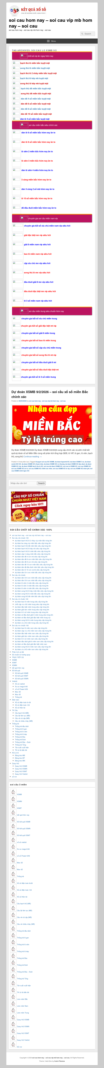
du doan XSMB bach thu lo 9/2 (32, 466)
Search (41, 483)
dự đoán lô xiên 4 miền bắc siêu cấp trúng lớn (31, 588)
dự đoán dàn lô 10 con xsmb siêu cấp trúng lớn (32, 570)
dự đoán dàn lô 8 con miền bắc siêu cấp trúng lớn (33, 580)
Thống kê (18, 697)
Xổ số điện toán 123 (22, 705)
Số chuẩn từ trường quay (21, 654)
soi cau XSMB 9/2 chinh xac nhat (40, 468)
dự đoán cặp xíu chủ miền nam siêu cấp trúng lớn (33, 630)
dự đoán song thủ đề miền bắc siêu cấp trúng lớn (33, 596)
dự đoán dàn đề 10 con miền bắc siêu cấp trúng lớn (34, 564)
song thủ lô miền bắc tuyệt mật (35, 68)
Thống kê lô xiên (21, 731)
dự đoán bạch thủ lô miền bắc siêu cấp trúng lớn (32, 551)
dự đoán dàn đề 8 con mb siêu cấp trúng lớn (31, 562)
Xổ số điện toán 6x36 (25, 883)
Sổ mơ (19, 1047)
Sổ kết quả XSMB (21, 673)
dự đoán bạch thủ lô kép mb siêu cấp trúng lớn (32, 548)
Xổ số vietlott (20, 684)
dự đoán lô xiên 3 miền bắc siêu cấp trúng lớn (31, 585)
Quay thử (15, 763)
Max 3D (18, 692)
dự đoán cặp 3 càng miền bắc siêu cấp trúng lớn (32, 554)
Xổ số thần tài (20, 707)
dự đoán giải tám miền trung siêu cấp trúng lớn (32, 609)
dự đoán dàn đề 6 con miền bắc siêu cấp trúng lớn (33, 559)
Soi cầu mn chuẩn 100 (20, 625)
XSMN (14, 665)
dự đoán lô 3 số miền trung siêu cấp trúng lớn (31, 612)
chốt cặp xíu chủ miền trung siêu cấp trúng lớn (32, 604)
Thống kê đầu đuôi (22, 726)
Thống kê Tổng (20, 745)
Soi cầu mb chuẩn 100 (20, 538)
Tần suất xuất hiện (22, 747)
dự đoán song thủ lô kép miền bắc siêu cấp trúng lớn (34, 591)
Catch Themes (59, 1061)
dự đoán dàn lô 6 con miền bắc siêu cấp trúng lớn (33, 577)
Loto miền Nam (22, 1006)
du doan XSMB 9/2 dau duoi (75, 464)
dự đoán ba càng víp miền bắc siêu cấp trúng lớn (33, 543)
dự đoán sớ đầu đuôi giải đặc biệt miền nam (31, 644)
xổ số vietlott (22, 842)
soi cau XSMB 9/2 (84, 466)
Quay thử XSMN (21, 768)
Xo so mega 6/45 (21, 686)
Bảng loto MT (20, 758)
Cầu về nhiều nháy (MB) (24, 721)
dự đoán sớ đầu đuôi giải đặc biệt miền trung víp (32, 617)
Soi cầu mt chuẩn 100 (20, 599)
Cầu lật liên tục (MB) (22, 715)
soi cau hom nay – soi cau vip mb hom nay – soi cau (50, 23)
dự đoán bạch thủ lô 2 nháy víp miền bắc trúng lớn (33, 540)
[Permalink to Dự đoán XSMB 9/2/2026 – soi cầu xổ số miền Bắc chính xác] (52, 446)
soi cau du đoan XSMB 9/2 (53, 466)
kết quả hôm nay (18, 668)
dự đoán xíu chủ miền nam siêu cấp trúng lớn (31, 649)
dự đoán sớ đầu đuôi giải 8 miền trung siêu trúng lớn (34, 615)
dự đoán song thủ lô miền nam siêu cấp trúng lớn (33, 646)
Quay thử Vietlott (21, 774)
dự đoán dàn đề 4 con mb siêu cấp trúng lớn (31, 556)
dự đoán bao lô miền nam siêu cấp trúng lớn (31, 628)
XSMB (14, 660)
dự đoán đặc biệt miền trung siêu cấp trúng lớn (32, 607)
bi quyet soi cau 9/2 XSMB (45, 462)
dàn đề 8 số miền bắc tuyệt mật (36, 108)
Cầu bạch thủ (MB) (22, 713)
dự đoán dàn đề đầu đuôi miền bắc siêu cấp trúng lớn (34, 567)
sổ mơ (14, 776)
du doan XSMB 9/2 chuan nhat (32, 464)
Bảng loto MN (20, 760)
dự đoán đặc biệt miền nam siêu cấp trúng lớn (32, 633)
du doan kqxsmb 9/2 (62, 462)
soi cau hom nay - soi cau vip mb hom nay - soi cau (47, 401)
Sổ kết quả (16, 670)
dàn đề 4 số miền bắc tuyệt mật (36, 98)
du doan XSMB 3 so (77, 462)
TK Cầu (15, 710)
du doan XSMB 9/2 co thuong (54, 464)
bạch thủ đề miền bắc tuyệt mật (36, 88)
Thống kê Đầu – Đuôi (22, 742)
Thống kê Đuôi (20, 739)
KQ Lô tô (15, 752)
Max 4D (18, 694)
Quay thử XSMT (21, 771)
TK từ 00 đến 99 (21, 750)
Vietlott (14, 681)
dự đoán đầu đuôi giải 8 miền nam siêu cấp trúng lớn (34, 641)
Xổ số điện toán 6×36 (23, 702)
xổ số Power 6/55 (21, 689)
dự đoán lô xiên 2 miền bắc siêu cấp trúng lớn (31, 583)
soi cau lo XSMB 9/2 (70, 466)
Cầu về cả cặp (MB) (22, 718)
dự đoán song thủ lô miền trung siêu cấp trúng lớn (33, 620)
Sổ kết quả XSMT (21, 676)
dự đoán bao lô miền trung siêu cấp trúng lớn (31, 601)
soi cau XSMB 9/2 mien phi (79, 468)
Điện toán (15, 699)
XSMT (14, 662)
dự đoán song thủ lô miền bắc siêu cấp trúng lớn (32, 593)
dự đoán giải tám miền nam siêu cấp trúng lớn (32, 636)
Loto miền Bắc (22, 999)
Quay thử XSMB (21, 766)
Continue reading (32, 456)
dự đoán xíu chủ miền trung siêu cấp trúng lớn (32, 623)
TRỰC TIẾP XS (18, 657)
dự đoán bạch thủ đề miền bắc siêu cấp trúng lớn (33, 546)
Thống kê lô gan (21, 729)
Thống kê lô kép (21, 734)
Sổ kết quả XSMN (21, 678)
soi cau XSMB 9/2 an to (19, 468)
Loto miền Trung (23, 1012)
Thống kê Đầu (20, 737)
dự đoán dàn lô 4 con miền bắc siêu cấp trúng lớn (33, 572)
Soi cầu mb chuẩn (18, 575)
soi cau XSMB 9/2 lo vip (61, 468)
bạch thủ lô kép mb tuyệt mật (34, 78)
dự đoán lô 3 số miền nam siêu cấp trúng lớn (31, 639)
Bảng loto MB (20, 755)
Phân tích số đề (18, 652)
